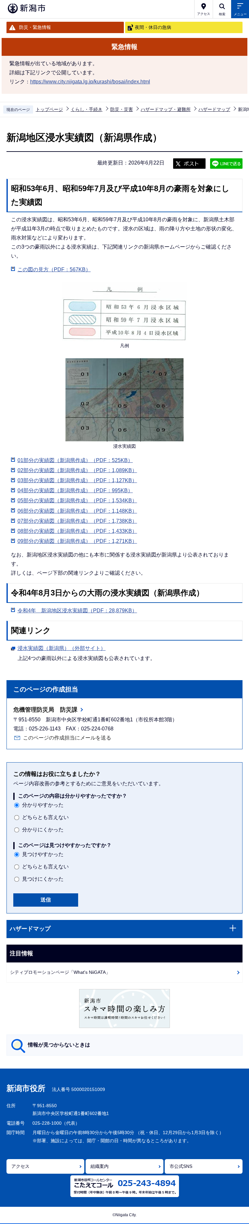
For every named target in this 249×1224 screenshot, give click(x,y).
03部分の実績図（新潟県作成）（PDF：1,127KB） (77, 480)
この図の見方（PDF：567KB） (54, 269)
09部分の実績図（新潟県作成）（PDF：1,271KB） (77, 541)
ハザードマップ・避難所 (166, 109)
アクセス (20, 1166)
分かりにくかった (43, 829)
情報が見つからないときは (59, 1044)
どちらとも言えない (45, 817)
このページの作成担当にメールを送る (67, 738)
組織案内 (99, 1166)
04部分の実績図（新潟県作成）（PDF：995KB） (75, 490)
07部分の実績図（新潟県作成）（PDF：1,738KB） (77, 521)
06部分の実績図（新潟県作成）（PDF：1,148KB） (77, 511)
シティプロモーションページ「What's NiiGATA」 (60, 972)
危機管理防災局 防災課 (45, 709)
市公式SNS (181, 1166)
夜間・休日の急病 (153, 27)
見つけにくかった (43, 879)
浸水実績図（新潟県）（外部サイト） (62, 648)
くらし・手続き (86, 109)
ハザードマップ (214, 109)
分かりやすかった (43, 805)
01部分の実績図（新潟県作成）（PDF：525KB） (75, 460)
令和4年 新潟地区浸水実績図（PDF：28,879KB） (77, 610)
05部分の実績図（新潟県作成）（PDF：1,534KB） (77, 500)
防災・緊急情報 (35, 27)
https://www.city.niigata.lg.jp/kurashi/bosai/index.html (90, 81)
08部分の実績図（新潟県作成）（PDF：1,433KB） (77, 531)
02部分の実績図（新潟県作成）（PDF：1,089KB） (77, 470)
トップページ (49, 109)
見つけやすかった (43, 854)
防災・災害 (121, 109)
